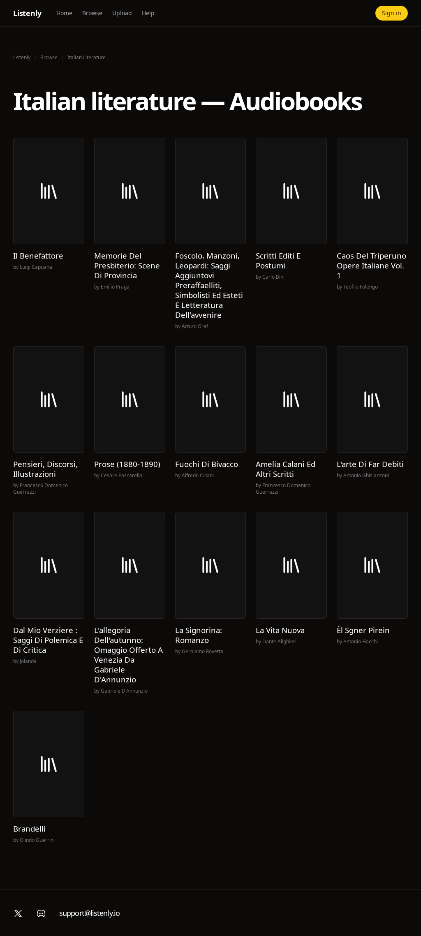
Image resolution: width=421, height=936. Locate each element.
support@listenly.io (89, 913)
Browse (92, 13)
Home (64, 13)
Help (148, 13)
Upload (122, 13)
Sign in (391, 13)
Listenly (27, 13)
